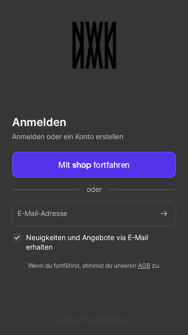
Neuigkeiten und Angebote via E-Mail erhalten (87, 242)
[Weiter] (163, 213)
